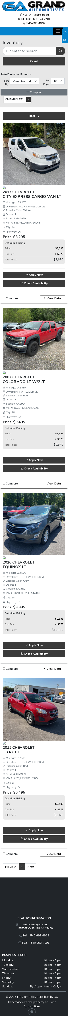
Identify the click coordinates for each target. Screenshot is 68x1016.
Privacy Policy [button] (27, 996)
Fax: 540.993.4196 (36, 942)
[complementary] (57, 1005)
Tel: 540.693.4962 (35, 935)
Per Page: (46, 82)
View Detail (54, 298)
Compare (35, 92)
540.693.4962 (36, 23)
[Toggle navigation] (58, 31)
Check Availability (35, 283)
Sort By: (6, 82)
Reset (34, 61)
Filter (33, 116)
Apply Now (35, 275)
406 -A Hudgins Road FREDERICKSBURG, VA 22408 (35, 926)
